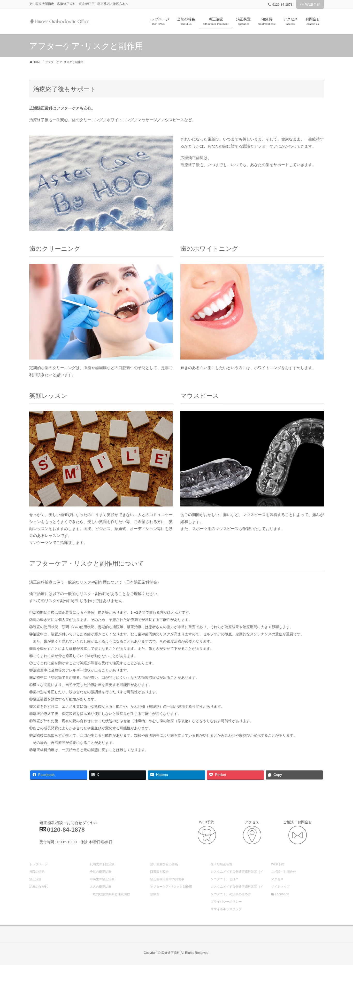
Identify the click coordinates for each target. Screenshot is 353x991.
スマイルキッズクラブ (226, 909)
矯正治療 (35, 879)
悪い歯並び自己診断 (164, 864)
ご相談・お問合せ (283, 871)
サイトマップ (280, 886)
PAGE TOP (340, 956)
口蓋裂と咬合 (159, 871)
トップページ (38, 864)
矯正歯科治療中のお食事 (167, 879)
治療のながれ (38, 886)
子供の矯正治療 (100, 871)
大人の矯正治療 (100, 886)
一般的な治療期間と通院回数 (110, 894)
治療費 (154, 894)
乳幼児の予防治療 (102, 864)
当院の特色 (37, 871)
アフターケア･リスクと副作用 (171, 886)
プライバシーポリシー (226, 901)
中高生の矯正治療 (102, 879)
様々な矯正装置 (221, 864)
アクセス (277, 879)
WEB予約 (312, 4)
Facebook (281, 894)
